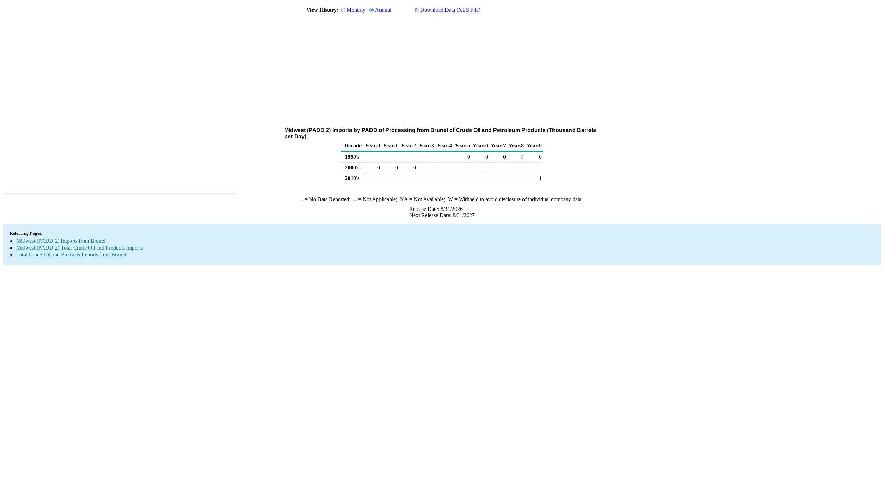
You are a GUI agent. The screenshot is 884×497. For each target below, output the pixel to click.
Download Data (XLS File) (450, 10)
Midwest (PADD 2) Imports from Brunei (60, 241)
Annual (383, 10)
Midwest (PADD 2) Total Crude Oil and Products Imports (79, 248)
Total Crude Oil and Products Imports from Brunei (71, 254)
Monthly (356, 10)
